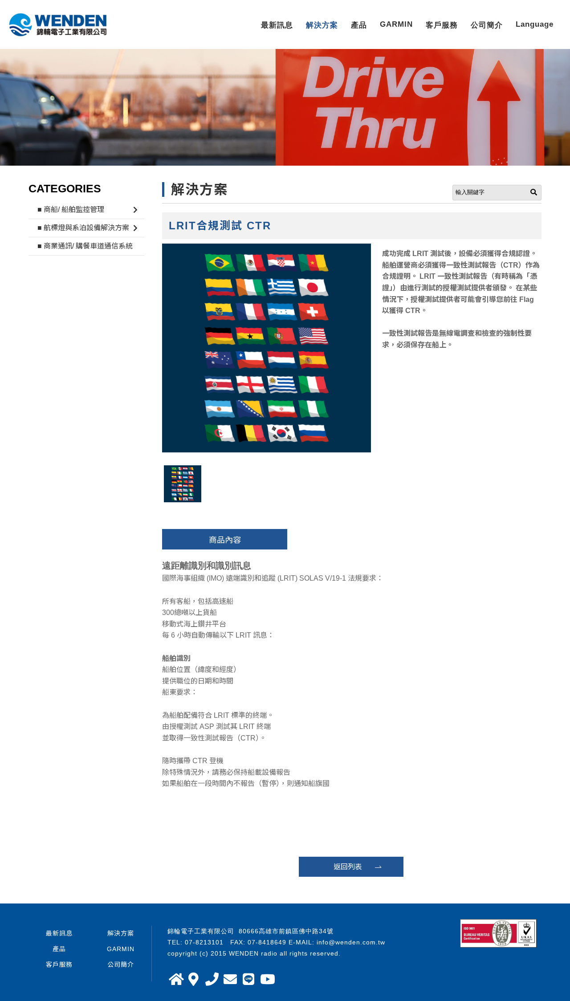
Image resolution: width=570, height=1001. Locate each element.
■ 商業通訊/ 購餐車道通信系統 (85, 246)
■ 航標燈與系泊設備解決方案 (83, 228)
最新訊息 (277, 25)
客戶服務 (442, 25)
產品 (359, 25)
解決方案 (322, 25)
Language (535, 24)
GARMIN (396, 24)
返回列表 (348, 867)
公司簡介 (487, 25)
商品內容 (225, 540)
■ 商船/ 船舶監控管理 (70, 209)
